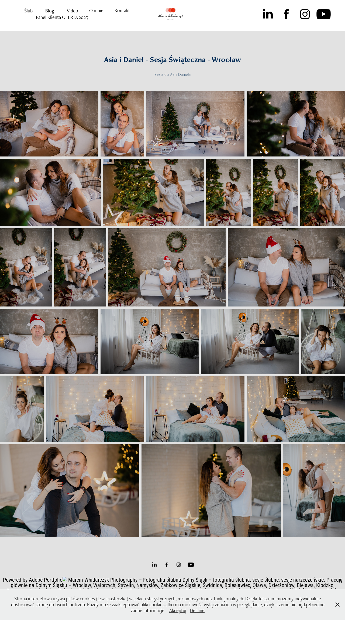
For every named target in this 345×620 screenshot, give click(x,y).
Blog (49, 11)
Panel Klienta (48, 17)
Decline (197, 610)
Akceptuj (177, 610)
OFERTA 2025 (75, 17)
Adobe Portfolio (46, 579)
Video (72, 11)
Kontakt (122, 10)
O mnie (96, 10)
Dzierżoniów (281, 584)
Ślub (28, 11)
